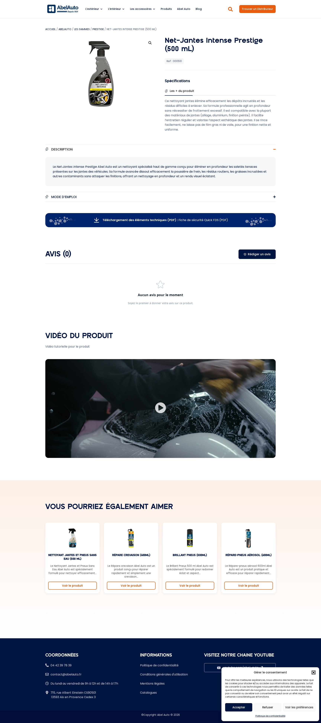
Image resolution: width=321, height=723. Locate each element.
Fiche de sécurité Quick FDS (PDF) (165, 220)
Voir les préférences (299, 707)
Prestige (98, 29)
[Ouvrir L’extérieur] (101, 9)
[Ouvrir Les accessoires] (154, 9)
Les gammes (82, 29)
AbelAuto (65, 29)
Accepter (238, 707)
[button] (313, 672)
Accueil (50, 29)
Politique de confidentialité (270, 715)
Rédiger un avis (259, 254)
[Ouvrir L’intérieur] (123, 9)
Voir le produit (72, 586)
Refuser (267, 707)
